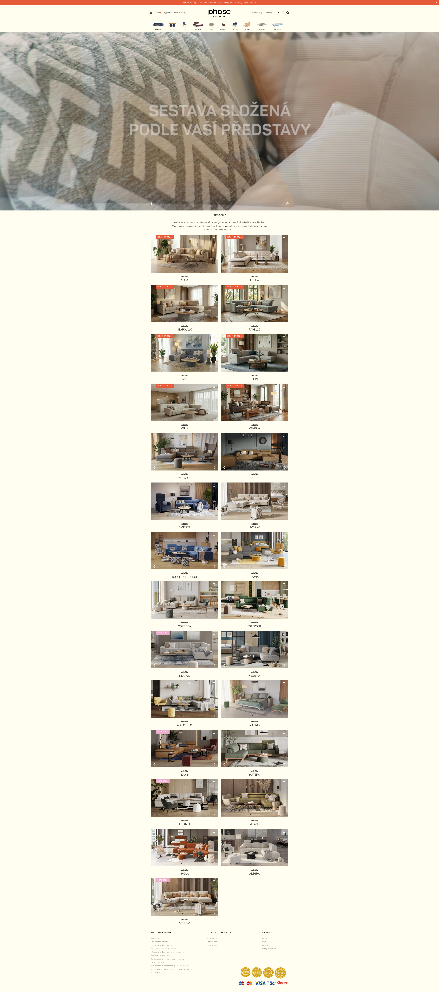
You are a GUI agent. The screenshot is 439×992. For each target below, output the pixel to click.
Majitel (264, 942)
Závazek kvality (180, 13)
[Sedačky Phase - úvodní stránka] (219, 12)
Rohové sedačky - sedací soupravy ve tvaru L (167, 959)
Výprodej (167, 13)
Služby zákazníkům (269, 949)
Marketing (265, 945)
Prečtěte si (155, 938)
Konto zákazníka (212, 938)
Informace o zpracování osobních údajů (165, 949)
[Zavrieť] (436, 2)
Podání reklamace (213, 945)
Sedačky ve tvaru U (158, 962)
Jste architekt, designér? (160, 942)
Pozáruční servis (213, 942)
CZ (276, 13)
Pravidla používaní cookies (160, 956)
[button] (253, 270)
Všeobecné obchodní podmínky (162, 945)
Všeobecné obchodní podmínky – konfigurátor (168, 952)
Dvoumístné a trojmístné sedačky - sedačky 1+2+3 (169, 966)
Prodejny (268, 13)
